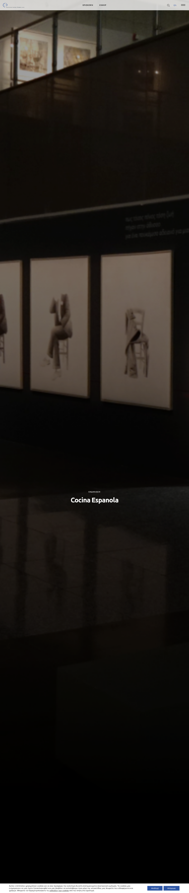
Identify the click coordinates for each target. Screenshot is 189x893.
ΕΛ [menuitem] (175, 5)
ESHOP (103, 5)
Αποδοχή (155, 888)
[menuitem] (175, 5)
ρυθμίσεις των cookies (59, 890)
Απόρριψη (171, 888)
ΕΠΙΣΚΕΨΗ (88, 5)
